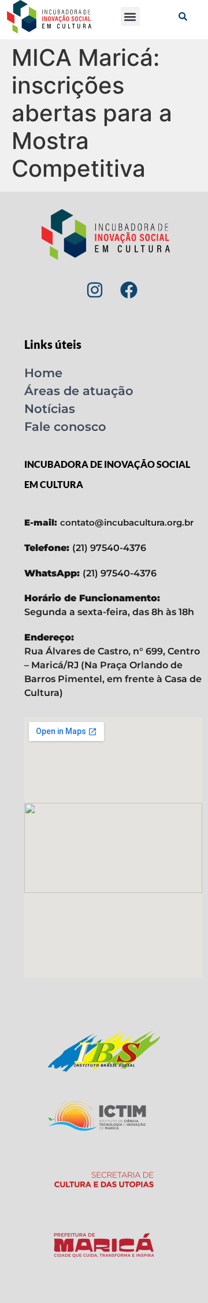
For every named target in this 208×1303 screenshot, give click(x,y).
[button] (130, 16)
